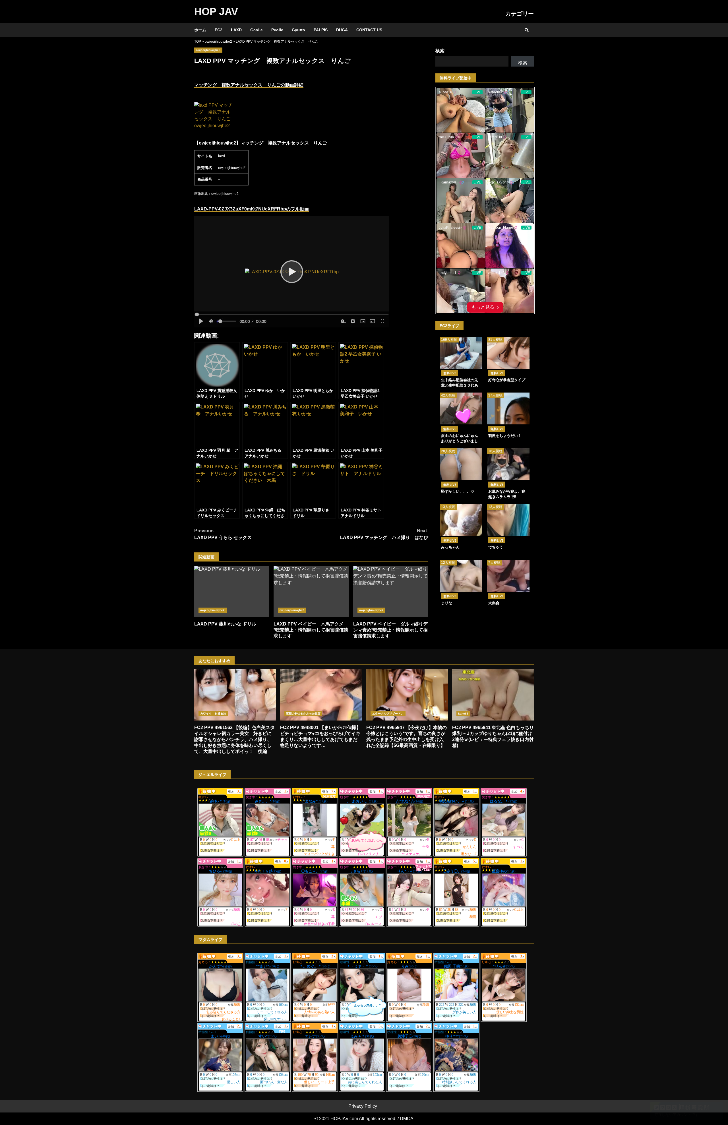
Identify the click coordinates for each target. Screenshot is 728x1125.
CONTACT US (369, 30)
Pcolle (277, 30)
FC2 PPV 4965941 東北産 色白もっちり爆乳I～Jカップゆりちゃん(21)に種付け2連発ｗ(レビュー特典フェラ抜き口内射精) (493, 695)
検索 (439, 50)
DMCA (406, 1118)
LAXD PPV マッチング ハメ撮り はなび (384, 534)
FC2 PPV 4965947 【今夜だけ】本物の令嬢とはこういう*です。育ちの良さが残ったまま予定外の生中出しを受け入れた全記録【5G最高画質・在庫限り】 (407, 695)
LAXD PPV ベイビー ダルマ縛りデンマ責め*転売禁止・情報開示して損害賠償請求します (390, 591)
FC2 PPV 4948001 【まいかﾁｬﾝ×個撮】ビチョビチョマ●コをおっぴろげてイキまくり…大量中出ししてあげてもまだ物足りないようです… (321, 695)
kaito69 (463, 713)
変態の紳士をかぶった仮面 (303, 713)
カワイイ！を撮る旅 (213, 713)
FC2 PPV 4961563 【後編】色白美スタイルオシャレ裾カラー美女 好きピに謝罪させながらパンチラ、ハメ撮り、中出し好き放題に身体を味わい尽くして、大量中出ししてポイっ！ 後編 (235, 695)
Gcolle (256, 30)
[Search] (527, 30)
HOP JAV (216, 11)
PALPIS (321, 30)
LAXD (236, 30)
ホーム (200, 30)
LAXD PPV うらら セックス (223, 534)
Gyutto (298, 30)
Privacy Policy (362, 1106)
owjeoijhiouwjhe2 (208, 49)
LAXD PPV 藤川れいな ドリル (231, 591)
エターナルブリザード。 (388, 713)
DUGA (342, 30)
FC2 (218, 30)
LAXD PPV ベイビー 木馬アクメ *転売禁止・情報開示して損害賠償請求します (311, 591)
